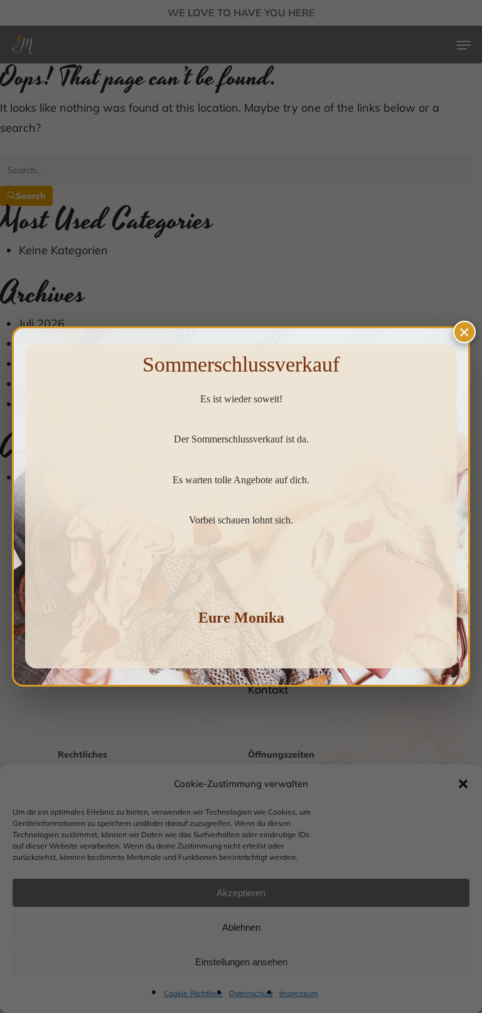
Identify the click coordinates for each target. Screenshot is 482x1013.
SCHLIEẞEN (464, 332)
